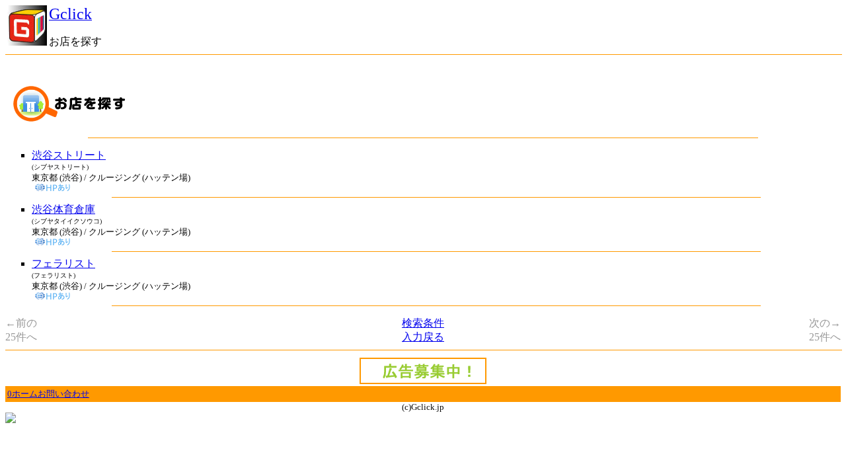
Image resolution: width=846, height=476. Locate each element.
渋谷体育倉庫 (63, 209)
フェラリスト (63, 263)
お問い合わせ (63, 394)
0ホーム (22, 394)
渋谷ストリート (69, 155)
